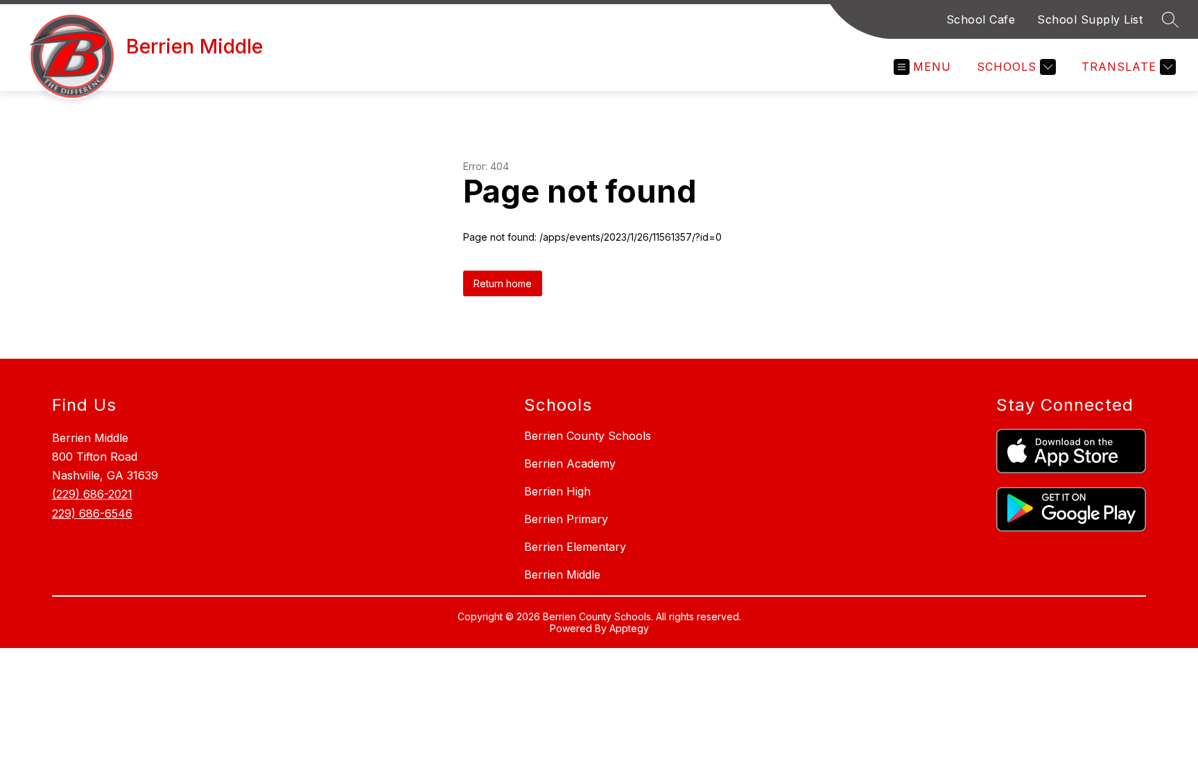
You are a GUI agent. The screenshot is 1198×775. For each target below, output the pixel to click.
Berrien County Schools (587, 436)
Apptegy (629, 628)
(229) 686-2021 (92, 494)
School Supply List (1090, 19)
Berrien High (557, 491)
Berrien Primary (566, 519)
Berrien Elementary (575, 547)
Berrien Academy (570, 463)
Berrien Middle (562, 574)
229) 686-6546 (92, 513)
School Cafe (981, 19)
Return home (503, 283)
